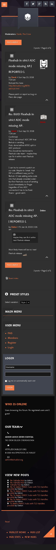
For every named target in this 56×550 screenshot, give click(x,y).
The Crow (27, 34)
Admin (14, 131)
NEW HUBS (30, 537)
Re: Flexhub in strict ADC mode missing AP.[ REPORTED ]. (23, 216)
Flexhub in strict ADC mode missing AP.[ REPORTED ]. (22, 66)
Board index (13, 278)
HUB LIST (35, 532)
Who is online (16, 404)
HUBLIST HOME (17, 532)
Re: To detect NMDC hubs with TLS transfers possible (27, 488)
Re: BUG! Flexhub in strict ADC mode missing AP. (21, 120)
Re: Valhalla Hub (17, 480)
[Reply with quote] (11, 55)
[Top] (46, 100)
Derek (19, 34)
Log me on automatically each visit (21, 381)
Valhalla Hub (15, 485)
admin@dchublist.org (14, 460)
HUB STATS (15, 537)
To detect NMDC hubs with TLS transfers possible (26, 504)
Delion (14, 227)
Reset (7, 522)
